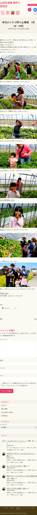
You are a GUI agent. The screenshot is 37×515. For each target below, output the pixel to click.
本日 (1, 230)
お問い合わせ (32, 5)
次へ (35, 319)
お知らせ (3, 405)
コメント (3, 339)
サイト (2, 376)
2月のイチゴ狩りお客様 (14, 488)
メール (2, 368)
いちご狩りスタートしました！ (16, 441)
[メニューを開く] (35, 12)
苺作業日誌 (4, 416)
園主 (8, 456)
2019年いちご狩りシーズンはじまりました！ (21, 453)
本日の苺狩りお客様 (23, 29)
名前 (1, 360)
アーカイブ (3, 425)
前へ (1, 319)
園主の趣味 (4, 409)
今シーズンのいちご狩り (14, 466)
